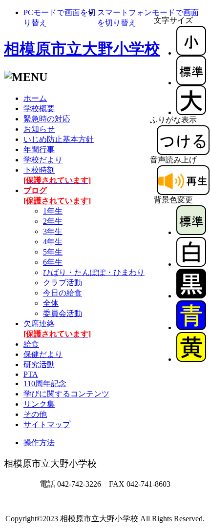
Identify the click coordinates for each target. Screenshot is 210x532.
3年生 (53, 231)
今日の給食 (62, 293)
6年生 (53, 262)
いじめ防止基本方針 (58, 139)
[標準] (191, 83)
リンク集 (39, 404)
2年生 (53, 221)
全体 (51, 303)
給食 (31, 344)
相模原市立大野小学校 (82, 49)
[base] (191, 232)
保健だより (43, 354)
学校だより (43, 160)
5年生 (53, 252)
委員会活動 (62, 313)
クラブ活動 (62, 282)
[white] (191, 264)
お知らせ (39, 129)
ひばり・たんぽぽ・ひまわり (94, 272)
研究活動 (39, 364)
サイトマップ (46, 424)
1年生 (53, 211)
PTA (30, 374)
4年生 (53, 241)
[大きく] (191, 112)
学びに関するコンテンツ (66, 394)
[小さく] (191, 53)
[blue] (191, 327)
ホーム (35, 98)
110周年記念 (44, 383)
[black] (191, 296)
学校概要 (39, 108)
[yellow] (191, 359)
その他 (35, 414)
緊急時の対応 (46, 119)
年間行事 (39, 149)
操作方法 (39, 442)
